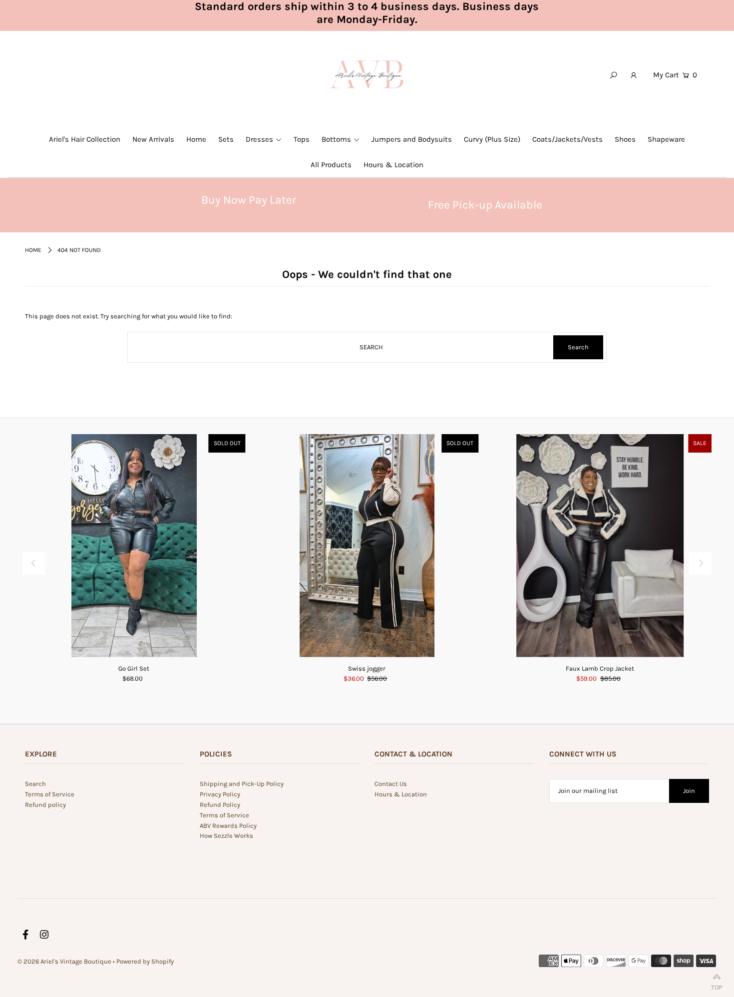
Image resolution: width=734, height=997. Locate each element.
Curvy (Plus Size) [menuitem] (492, 139)
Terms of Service (49, 794)
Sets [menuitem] (226, 139)
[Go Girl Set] (134, 545)
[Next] (700, 563)
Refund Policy (220, 804)
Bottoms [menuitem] (336, 139)
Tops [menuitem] (302, 139)
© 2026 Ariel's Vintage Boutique (64, 961)
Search (35, 783)
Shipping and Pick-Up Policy (242, 783)
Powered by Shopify (145, 961)
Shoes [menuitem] (625, 139)
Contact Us (390, 783)
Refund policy (45, 804)
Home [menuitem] (196, 139)
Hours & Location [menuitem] (393, 164)
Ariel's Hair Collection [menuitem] (84, 139)
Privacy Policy (220, 794)
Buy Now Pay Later (248, 200)
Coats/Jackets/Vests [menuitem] (567, 139)
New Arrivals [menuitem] (153, 139)
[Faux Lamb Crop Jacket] (600, 545)
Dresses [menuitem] (259, 139)
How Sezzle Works (226, 835)
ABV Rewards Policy (228, 825)
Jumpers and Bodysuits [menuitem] (411, 139)
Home (33, 250)
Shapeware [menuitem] (666, 139)
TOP (716, 985)
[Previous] (33, 563)
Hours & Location (400, 794)
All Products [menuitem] (331, 164)
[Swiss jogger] (367, 545)
